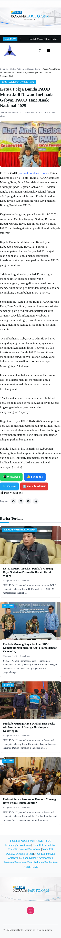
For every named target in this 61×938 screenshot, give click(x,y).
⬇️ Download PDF (34, 486)
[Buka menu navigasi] (48, 50)
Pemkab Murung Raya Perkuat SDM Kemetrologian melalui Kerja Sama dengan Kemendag (30, 648)
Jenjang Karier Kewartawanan (36, 857)
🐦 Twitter (9, 486)
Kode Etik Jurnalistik (44, 845)
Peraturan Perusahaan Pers (18, 862)
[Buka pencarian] (40, 50)
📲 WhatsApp (11, 476)
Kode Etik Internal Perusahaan (24, 849)
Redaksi (40, 840)
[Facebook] (13, 501)
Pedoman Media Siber (22, 840)
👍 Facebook (35, 476)
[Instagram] (30, 910)
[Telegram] (36, 501)
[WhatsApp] (28, 501)
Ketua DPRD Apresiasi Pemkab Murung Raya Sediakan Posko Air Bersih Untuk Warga (28, 572)
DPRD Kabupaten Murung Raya (25, 69)
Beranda (4, 69)
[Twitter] (21, 501)
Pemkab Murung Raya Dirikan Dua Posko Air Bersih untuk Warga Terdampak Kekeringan (29, 727)
